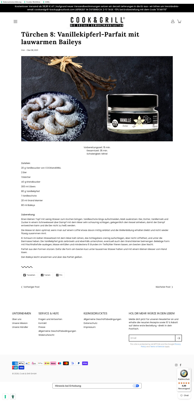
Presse (41, 327)
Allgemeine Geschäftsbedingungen (57, 331)
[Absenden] (178, 338)
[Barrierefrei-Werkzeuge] (13, 397)
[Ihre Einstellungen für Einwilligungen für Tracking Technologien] (5, 397)
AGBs (47, 2)
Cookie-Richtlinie (33, 2)
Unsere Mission (20, 323)
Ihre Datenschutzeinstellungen (108, 385)
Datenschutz (90, 323)
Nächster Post (163, 286)
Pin (60, 275)
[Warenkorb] (179, 21)
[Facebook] (180, 365)
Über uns (16, 319)
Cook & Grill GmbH (28, 373)
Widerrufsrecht (46, 334)
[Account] (172, 21)
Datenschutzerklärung (12, 2)
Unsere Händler (20, 327)
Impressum (90, 327)
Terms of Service (157, 346)
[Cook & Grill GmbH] (97, 21)
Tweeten (31, 275)
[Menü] (15, 21)
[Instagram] (176, 365)
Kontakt (42, 323)
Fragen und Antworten (50, 319)
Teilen (47, 275)
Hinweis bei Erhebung (68, 385)
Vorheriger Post (31, 286)
